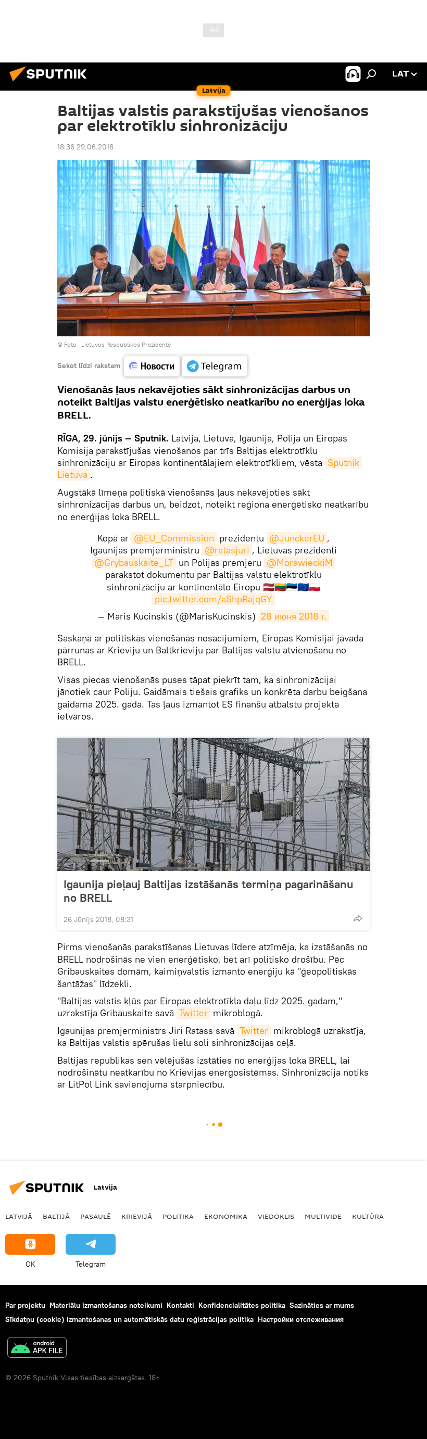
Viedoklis (276, 1216)
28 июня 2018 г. (293, 616)
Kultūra (368, 1216)
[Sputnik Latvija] (51, 82)
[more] (357, 918)
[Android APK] (37, 1348)
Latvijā (18, 1216)
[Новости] (152, 366)
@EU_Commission (174, 538)
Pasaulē (95, 1216)
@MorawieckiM (300, 563)
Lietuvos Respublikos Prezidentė (126, 344)
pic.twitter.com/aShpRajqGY (213, 599)
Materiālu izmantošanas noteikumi (105, 1305)
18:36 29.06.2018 (85, 147)
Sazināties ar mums (322, 1305)
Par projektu (25, 1305)
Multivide (323, 1216)
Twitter (193, 1013)
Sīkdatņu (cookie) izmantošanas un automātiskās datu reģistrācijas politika (129, 1319)
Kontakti (180, 1305)
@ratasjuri (227, 550)
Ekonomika (225, 1216)
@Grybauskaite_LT (133, 563)
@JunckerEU (296, 538)
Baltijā (56, 1216)
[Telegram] (214, 366)
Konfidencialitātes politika (241, 1305)
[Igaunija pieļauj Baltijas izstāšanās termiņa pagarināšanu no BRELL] (213, 804)
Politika (178, 1216)
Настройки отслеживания (301, 1319)
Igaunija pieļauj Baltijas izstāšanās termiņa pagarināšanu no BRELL (208, 890)
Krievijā (136, 1216)
